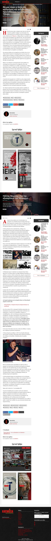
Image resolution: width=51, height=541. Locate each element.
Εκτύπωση (22, 104)
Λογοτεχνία (20, 517)
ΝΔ (12, 97)
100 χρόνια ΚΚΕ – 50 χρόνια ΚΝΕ (24, 529)
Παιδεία (16, 407)
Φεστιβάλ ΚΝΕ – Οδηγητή (23, 535)
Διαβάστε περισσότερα (13, 116)
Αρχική (19, 512)
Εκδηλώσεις (20, 523)
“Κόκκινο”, (14, 36)
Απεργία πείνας (6, 405)
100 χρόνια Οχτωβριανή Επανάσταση (25, 530)
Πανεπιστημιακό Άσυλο (8, 99)
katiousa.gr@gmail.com (6, 518)
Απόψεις (19, 518)
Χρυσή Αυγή (21, 99)
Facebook (6, 104)
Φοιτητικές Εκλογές (21, 532)
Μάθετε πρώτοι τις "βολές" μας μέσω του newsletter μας (41, 513)
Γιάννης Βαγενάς (23, 405)
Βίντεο (19, 521)
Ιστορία (19, 519)
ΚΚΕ (11, 407)
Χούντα (21, 407)
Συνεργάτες (20, 524)
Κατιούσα (5, 29)
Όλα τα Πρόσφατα (41, 88)
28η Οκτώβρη (20, 533)
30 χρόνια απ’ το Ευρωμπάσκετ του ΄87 (25, 531)
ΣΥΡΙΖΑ (16, 99)
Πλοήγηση (17, 1)
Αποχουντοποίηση (15, 405)
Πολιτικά (19, 513)
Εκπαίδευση (6, 407)
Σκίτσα (19, 522)
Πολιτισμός (20, 514)
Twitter (11, 104)
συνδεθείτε (16, 124)
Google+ (15, 104)
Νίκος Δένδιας (17, 97)
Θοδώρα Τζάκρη (7, 97)
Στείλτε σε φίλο (7, 106)
